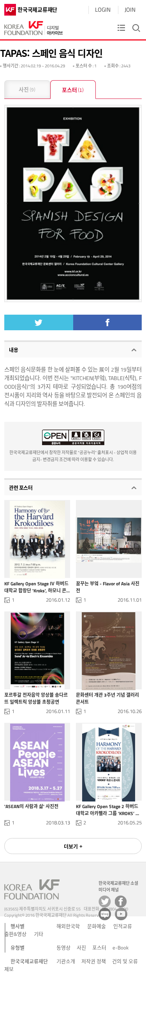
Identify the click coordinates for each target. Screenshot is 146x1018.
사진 (27, 89)
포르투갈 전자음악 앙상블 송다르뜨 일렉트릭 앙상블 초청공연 (36, 698)
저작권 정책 (93, 961)
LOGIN (103, 9)
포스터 (73, 89)
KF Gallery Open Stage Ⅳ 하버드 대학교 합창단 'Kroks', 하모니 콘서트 (36, 587)
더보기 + (73, 846)
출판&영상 (15, 934)
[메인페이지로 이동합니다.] (33, 26)
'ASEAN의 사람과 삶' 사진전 (31, 806)
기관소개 (65, 961)
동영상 (63, 947)
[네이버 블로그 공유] (105, 914)
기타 (38, 934)
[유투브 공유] (121, 914)
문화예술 (96, 926)
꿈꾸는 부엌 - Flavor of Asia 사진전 (107, 587)
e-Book (120, 947)
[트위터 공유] (105, 901)
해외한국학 (68, 926)
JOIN (130, 9)
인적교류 (122, 926)
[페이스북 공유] (121, 901)
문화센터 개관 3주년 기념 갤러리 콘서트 (107, 698)
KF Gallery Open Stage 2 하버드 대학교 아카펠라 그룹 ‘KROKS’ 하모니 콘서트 (108, 809)
